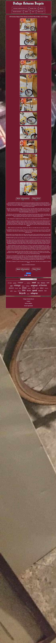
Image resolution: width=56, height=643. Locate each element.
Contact (28, 301)
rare (45, 291)
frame (24, 288)
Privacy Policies (28, 303)
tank (48, 283)
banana (43, 283)
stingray (34, 293)
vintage (17, 285)
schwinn (43, 285)
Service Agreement (28, 305)
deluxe (41, 288)
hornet (29, 288)
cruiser (20, 282)
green (11, 291)
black (16, 288)
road (33, 288)
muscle (40, 291)
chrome (10, 283)
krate (29, 290)
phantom (11, 288)
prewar (37, 288)
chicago (15, 291)
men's (19, 291)
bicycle (22, 293)
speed (34, 290)
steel (11, 286)
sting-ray (46, 288)
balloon (23, 286)
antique (28, 286)
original (34, 285)
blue (38, 283)
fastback (28, 283)
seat (34, 283)
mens (28, 293)
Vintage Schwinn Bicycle (28, 298)
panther (14, 283)
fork (20, 288)
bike (24, 290)
